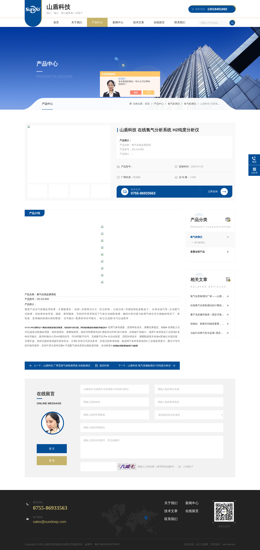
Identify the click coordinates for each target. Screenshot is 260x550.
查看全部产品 (197, 251)
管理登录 (215, 544)
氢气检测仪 (190, 103)
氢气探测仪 (174, 103)
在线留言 (159, 22)
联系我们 (179, 22)
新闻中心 (118, 22)
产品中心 (97, 22)
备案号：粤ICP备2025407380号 (102, 544)
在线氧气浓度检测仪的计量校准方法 (209, 305)
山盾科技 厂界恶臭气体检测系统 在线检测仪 (66, 365)
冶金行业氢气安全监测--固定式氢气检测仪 (210, 333)
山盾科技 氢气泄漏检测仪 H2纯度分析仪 (149, 365)
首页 (56, 22)
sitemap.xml (229, 544)
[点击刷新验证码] (127, 467)
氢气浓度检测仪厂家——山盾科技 (208, 296)
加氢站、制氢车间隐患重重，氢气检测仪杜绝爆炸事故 (210, 323)
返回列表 (104, 365)
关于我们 (76, 22)
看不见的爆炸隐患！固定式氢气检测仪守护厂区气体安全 (210, 314)
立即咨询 (213, 191)
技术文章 (138, 22)
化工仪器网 (202, 544)
